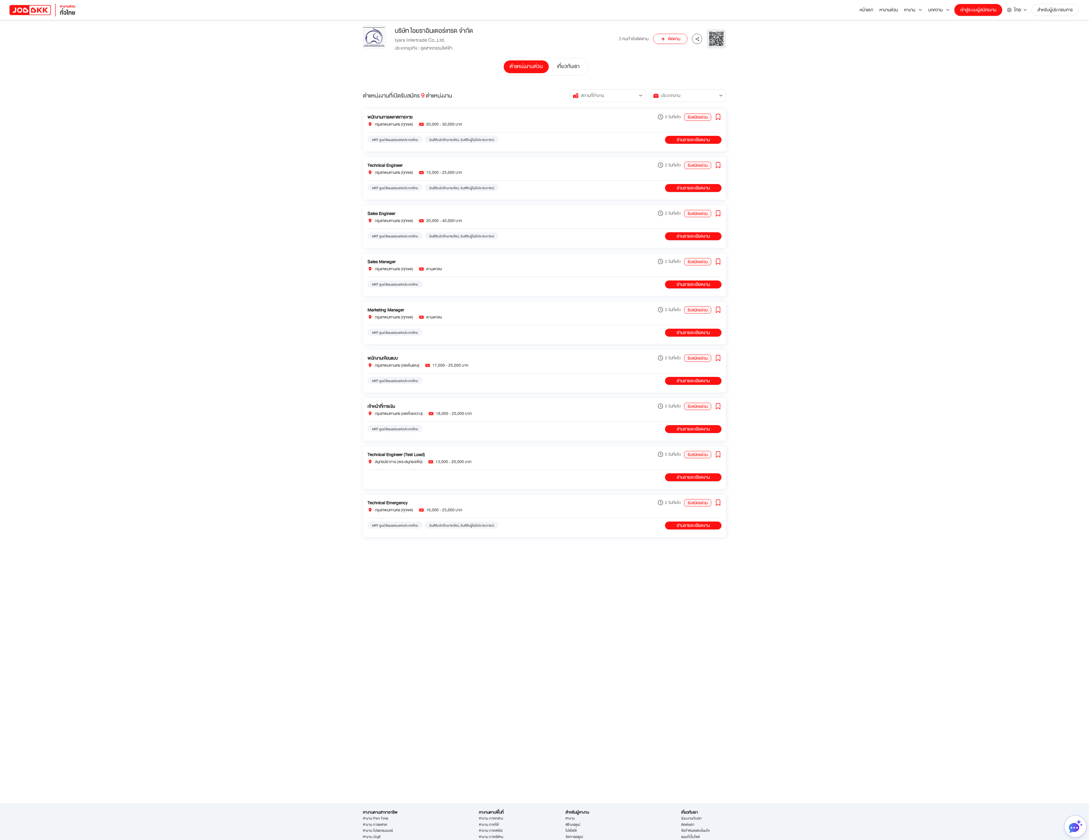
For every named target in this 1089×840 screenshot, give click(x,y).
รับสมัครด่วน (698, 117)
